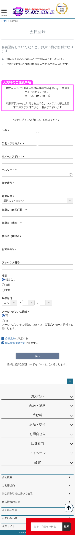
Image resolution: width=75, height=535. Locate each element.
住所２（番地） (12, 222)
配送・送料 (37, 405)
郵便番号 (8, 182)
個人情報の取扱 (11, 501)
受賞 (37, 462)
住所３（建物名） (12, 236)
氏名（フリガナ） (13, 143)
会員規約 (10, 338)
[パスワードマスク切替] (70, 174)
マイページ (37, 453)
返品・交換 (37, 424)
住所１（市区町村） (15, 209)
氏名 (6, 130)
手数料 (37, 415)
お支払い (37, 396)
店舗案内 (37, 443)
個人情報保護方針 (15, 342)
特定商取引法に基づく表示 (17, 493)
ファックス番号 (11, 262)
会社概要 (7, 477)
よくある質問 (9, 509)
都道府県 (8, 196)
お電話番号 (10, 249)
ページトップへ (70, 381)
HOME (4, 21)
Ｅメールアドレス (13, 156)
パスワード (10, 169)
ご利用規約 (8, 485)
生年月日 (7, 298)
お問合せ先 (37, 434)
